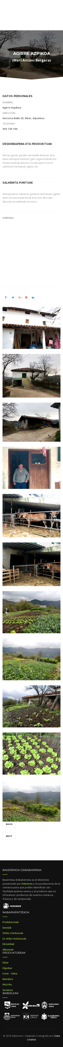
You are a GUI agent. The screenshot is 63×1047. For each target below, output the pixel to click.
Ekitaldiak (8, 944)
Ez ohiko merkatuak (14, 938)
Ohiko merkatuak (13, 933)
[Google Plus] (20, 297)
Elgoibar (7, 968)
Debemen (27, 883)
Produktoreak (11, 922)
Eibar (6, 962)
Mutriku (7, 984)
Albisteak (8, 949)
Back (9, 824)
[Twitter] (13, 297)
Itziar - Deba (10, 973)
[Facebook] (6, 297)
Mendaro (8, 979)
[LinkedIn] (33, 297)
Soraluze (8, 990)
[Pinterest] (26, 297)
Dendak (7, 927)
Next (9, 836)
